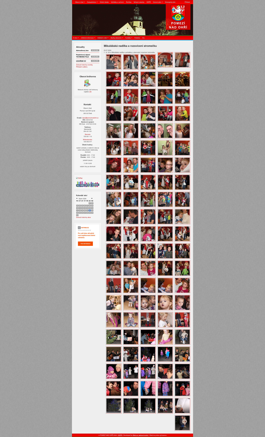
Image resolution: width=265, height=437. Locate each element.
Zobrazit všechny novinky (84, 65)
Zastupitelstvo (92, 2)
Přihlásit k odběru (81, 67)
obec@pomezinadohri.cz (90, 118)
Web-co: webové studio (140, 435)
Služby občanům (116, 38)
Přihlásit (187, 2)
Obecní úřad (79, 2)
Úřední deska (104, 2)
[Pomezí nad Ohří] (178, 17)
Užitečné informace (87, 38)
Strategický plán (170, 2)
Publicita (137, 38)
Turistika (128, 38)
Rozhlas (128, 2)
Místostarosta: (87, 139)
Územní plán (157, 2)
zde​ (90, 92)
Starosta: (88, 134)
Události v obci (102, 38)
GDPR (149, 2)
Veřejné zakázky (139, 2)
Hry (143, 38)
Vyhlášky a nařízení (117, 2)
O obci (75, 38)
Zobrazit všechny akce (83, 217)
